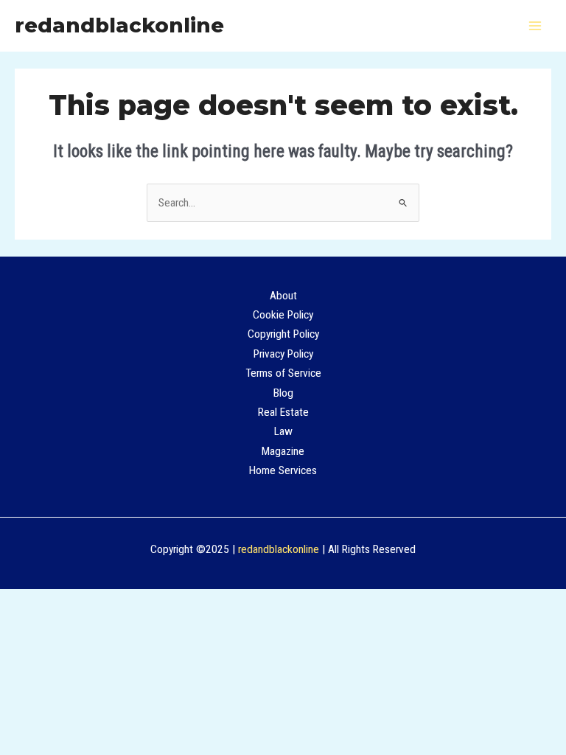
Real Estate (283, 412)
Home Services (283, 470)
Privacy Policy (283, 354)
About (283, 295)
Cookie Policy (283, 314)
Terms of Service (283, 373)
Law (283, 431)
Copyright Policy (283, 334)
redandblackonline (119, 25)
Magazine (283, 451)
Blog (283, 393)
